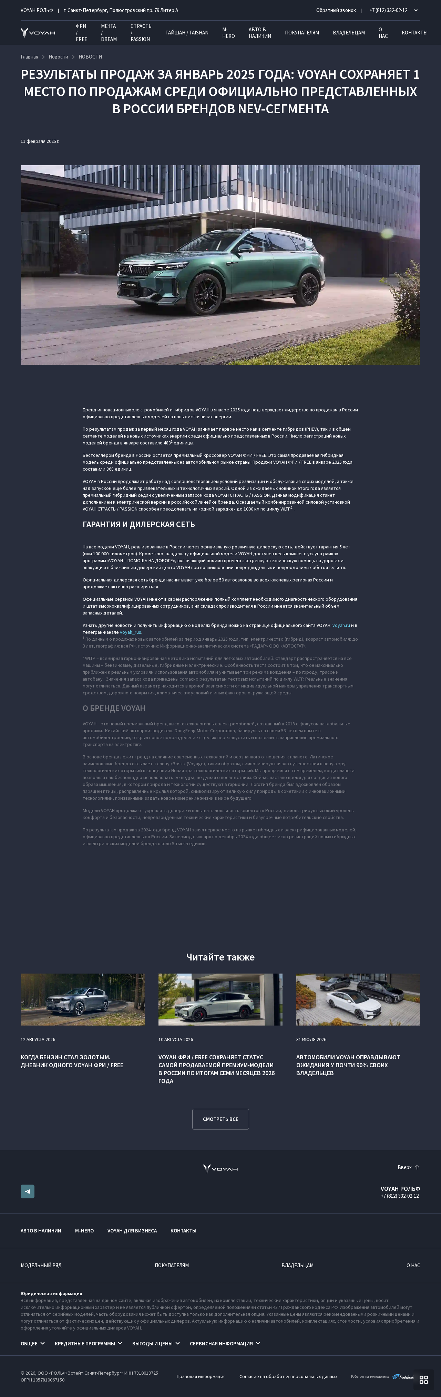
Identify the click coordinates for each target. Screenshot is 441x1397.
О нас (383, 32)
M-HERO (228, 32)
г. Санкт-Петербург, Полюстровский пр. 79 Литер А (121, 10)
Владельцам (349, 32)
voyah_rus (130, 632)
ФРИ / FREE (81, 32)
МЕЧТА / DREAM (109, 32)
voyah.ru (341, 625)
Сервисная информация (221, 1343)
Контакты (415, 32)
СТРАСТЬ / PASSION (141, 32)
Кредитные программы (85, 1343)
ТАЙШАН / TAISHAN (186, 32)
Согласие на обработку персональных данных (288, 1376)
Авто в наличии (260, 32)
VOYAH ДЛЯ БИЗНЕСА (132, 1230)
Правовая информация (201, 1376)
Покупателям (302, 32)
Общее (29, 1343)
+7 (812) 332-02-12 (400, 1196)
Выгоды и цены (152, 1343)
